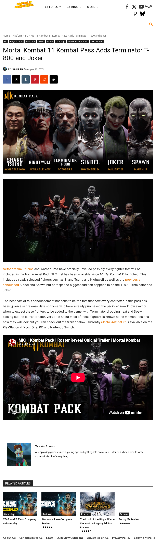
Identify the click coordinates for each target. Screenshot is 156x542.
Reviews (47, 514)
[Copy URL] (54, 79)
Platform (18, 35)
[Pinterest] (135, 14)
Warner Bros (96, 41)
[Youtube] (141, 7)
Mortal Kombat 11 (114, 322)
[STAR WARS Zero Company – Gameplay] (20, 504)
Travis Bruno (19, 68)
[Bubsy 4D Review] (136, 504)
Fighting (60, 41)
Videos (50, 41)
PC (26, 35)
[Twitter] (134, 7)
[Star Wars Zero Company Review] (58, 504)
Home (6, 35)
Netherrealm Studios (78, 41)
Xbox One (30, 41)
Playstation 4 (16, 41)
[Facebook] (127, 7)
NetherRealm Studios (18, 269)
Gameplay (9, 514)
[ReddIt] (44, 79)
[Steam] (148, 7)
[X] (16, 79)
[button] (151, 24)
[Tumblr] (26, 79)
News (41, 41)
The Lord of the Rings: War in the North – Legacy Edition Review (97, 523)
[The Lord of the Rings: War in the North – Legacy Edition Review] (97, 504)
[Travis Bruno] (5, 69)
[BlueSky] (142, 14)
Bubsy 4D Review (129, 519)
